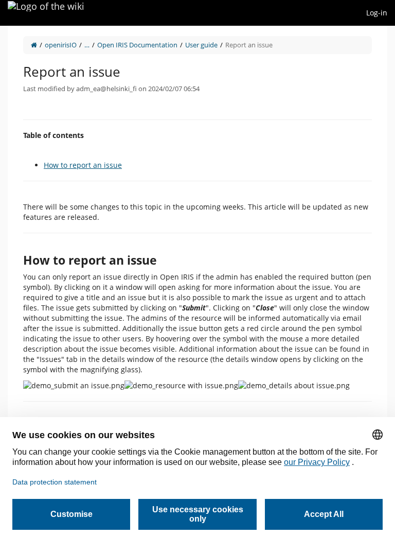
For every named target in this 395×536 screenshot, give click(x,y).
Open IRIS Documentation (137, 44)
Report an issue (249, 44)
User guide (201, 44)
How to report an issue (83, 165)
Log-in (376, 13)
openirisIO (61, 44)
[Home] (34, 44)
